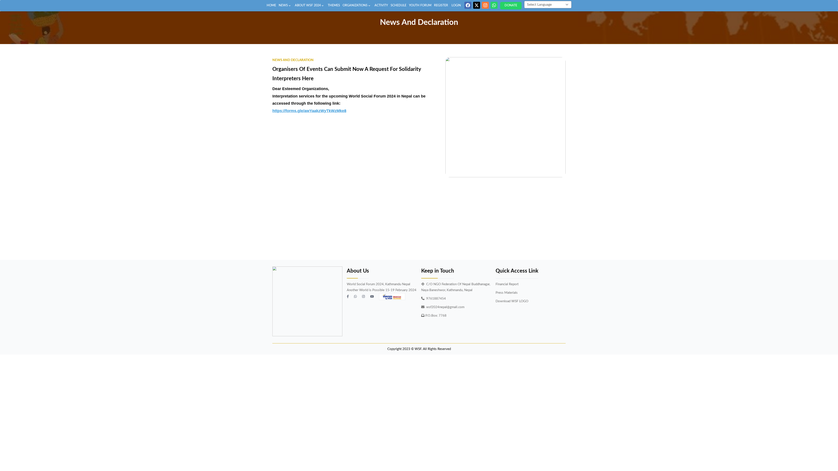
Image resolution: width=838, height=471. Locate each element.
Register (441, 5)
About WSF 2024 (308, 5)
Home (271, 5)
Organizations (355, 5)
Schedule (398, 5)
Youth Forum (420, 5)
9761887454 (436, 298)
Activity (381, 5)
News (283, 5)
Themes (334, 5)
